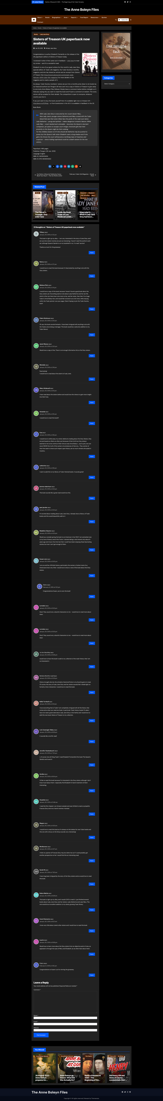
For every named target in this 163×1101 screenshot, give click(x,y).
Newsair (86, 1098)
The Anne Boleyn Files (81, 9)
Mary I (93, 195)
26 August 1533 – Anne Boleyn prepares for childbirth (42, 1078)
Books (47, 17)
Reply (91, 252)
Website (36, 1028)
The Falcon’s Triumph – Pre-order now (41, 214)
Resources (94, 17)
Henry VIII (113, 1056)
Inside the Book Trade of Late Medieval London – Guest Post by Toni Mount (64, 216)
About (39, 17)
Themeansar (95, 1098)
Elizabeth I (92, 193)
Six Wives (121, 1056)
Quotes (104, 17)
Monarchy (83, 198)
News (65, 193)
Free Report (84, 17)
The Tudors (88, 1056)
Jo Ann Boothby (45, 652)
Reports (74, 17)
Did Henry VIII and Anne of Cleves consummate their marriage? (117, 1078)
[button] (130, 20)
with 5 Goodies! (116, 57)
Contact (40, 22)
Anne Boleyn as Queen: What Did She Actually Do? (67, 1077)
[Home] (34, 20)
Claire (45, 585)
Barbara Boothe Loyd (46, 676)
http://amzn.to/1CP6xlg (40, 103)
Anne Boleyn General (42, 1056)
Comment (37, 990)
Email (36, 1021)
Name (36, 1015)
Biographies (56, 17)
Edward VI (83, 193)
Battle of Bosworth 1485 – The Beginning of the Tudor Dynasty (93, 1078)
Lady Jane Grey (44, 34)
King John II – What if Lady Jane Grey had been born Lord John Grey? (87, 216)
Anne (66, 17)
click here (70, 61)
